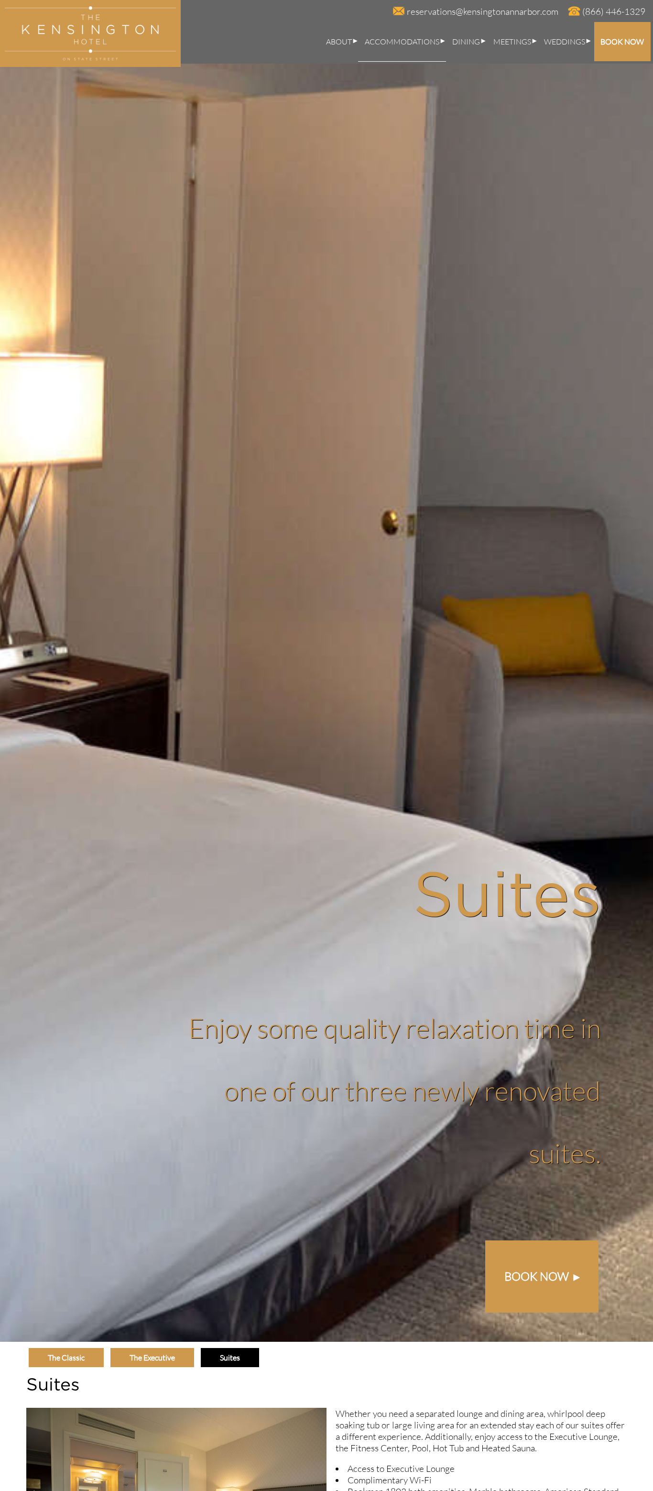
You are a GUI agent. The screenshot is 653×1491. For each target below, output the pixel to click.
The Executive (152, 1357)
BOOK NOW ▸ (541, 1276)
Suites (230, 1357)
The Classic (66, 1357)
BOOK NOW (622, 41)
